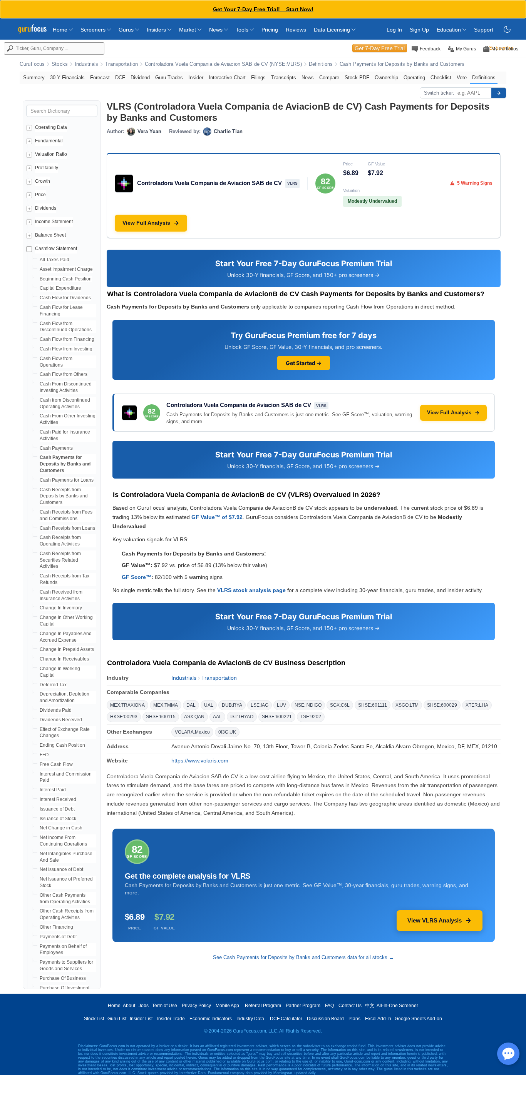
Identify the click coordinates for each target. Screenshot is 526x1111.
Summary (34, 77)
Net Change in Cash (61, 828)
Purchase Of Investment (64, 988)
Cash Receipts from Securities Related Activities (60, 560)
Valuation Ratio (51, 154)
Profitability (46, 167)
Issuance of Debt (57, 809)
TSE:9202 (310, 716)
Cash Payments (56, 448)
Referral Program (263, 1005)
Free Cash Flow (56, 764)
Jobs (144, 1005)
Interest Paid (53, 789)
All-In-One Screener (397, 1005)
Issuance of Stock (58, 818)
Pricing (269, 30)
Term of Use (164, 1005)
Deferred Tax (53, 684)
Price (40, 194)
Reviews (296, 30)
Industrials (86, 64)
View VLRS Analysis (434, 920)
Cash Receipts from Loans (67, 528)
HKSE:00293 (123, 716)
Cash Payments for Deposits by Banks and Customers (402, 64)
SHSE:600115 (161, 716)
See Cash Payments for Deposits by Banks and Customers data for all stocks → (303, 957)
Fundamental (49, 140)
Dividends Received (61, 719)
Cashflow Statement (56, 248)
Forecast (100, 77)
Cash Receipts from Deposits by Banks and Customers (64, 496)
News (216, 30)
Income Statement (54, 221)
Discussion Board (325, 1018)
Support (483, 30)
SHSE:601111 (372, 705)
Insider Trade (171, 1018)
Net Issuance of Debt (61, 869)
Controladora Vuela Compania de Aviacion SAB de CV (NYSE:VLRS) (223, 64)
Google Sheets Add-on (418, 1018)
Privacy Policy (196, 1005)
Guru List (116, 1018)
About (129, 1005)
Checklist (441, 77)
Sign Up (419, 30)
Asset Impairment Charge (66, 269)
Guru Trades (169, 77)
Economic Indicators (210, 1018)
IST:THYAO (241, 716)
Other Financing (56, 927)
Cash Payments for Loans (67, 480)
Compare (329, 77)
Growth (42, 181)
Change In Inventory (61, 608)
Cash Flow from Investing (66, 349)
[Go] (498, 93)
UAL (208, 705)
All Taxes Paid (54, 259)
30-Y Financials (67, 77)
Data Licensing (333, 30)
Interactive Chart (227, 77)
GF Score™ (136, 577)
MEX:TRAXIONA (127, 705)
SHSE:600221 (277, 716)
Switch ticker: (439, 93)
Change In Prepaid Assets (67, 649)
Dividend (140, 77)
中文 (369, 1005)
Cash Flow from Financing (67, 339)
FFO (44, 754)
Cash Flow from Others (63, 374)
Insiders (157, 30)
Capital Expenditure (60, 288)
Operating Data (51, 127)
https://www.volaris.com (199, 760)
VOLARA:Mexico (192, 732)
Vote (462, 77)
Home (61, 30)
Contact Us (350, 1005)
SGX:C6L (340, 705)
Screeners (93, 30)
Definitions (321, 64)
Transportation (121, 64)
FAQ (329, 1005)
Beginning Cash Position (66, 279)
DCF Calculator (286, 1018)
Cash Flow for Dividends (65, 297)
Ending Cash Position (62, 745)
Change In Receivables (64, 659)
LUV (281, 705)
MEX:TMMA (165, 705)
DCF (120, 77)
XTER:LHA (477, 705)
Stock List (94, 1018)
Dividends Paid (56, 710)
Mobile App (227, 1005)
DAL (191, 705)
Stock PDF (357, 77)
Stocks (60, 64)
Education (449, 30)
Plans (354, 1018)
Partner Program (303, 1005)
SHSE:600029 (442, 705)
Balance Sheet (50, 235)
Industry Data (250, 1018)
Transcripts (283, 77)
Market (188, 30)
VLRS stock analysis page (251, 590)
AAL (217, 716)
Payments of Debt (58, 936)
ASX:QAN (194, 716)
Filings (258, 77)
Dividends (45, 208)
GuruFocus (32, 64)
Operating (414, 77)
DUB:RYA (232, 705)
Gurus (127, 30)
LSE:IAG (259, 705)
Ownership (386, 77)
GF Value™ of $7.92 (217, 517)
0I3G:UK (227, 732)
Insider (195, 77)
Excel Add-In (378, 1018)
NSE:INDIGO (308, 705)
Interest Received (58, 799)
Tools (243, 30)
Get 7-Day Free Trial (380, 48)
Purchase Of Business (63, 978)
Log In (394, 30)
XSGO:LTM (407, 705)
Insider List (141, 1018)
